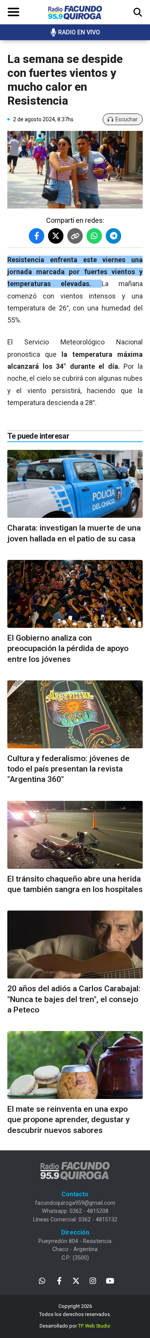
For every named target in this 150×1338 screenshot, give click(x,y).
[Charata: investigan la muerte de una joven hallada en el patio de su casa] (75, 484)
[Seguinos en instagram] (93, 1280)
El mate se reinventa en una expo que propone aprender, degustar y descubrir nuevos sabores (68, 1119)
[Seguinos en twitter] (76, 1280)
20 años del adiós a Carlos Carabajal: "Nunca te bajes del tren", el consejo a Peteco (73, 999)
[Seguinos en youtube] (110, 1280)
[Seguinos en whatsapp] (42, 1280)
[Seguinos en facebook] (59, 1280)
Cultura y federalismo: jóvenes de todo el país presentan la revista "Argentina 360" (68, 769)
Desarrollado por (75, 1326)
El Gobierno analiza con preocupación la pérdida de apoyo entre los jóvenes (67, 648)
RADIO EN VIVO (79, 32)
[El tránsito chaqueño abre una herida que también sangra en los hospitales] (75, 835)
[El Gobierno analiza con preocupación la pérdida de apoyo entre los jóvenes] (75, 594)
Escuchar (126, 119)
